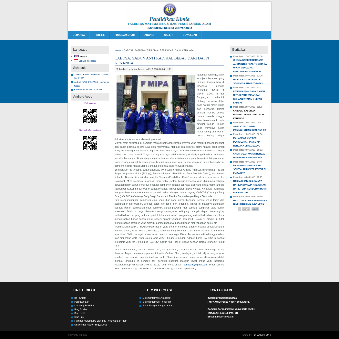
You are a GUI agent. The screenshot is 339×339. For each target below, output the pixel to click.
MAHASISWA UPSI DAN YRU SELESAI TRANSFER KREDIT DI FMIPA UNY (249, 169)
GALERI (168, 35)
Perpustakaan (81, 301)
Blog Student (81, 309)
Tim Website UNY (261, 335)
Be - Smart (80, 298)
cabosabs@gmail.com (195, 264)
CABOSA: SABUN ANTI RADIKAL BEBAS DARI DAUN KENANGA (248, 115)
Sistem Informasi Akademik (156, 298)
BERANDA (79, 35)
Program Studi (125, 35)
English (83, 56)
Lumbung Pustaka (84, 305)
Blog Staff (79, 313)
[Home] (169, 29)
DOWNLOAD (190, 35)
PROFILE (100, 35)
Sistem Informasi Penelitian (156, 301)
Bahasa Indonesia (87, 61)
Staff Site (79, 317)
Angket (149, 35)
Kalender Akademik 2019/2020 (88, 89)
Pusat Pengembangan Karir (157, 305)
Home (118, 50)
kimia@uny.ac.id (224, 316)
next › (255, 209)
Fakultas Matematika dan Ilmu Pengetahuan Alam (100, 320)
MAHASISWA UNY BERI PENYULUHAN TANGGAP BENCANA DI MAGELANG (246, 142)
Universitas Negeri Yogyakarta (90, 324)
